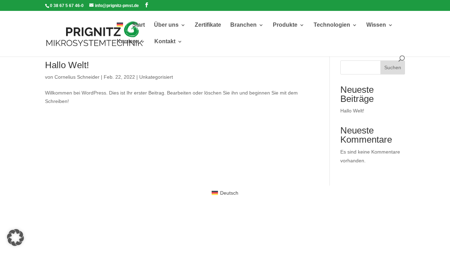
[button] (15, 237)
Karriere (127, 41)
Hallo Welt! (67, 65)
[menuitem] (120, 30)
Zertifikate (208, 25)
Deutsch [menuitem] (229, 193)
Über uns (166, 25)
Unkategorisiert (156, 77)
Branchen (243, 25)
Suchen (392, 67)
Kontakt (164, 41)
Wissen (376, 25)
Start (138, 25)
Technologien (332, 25)
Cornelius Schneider (76, 77)
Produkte (285, 25)
